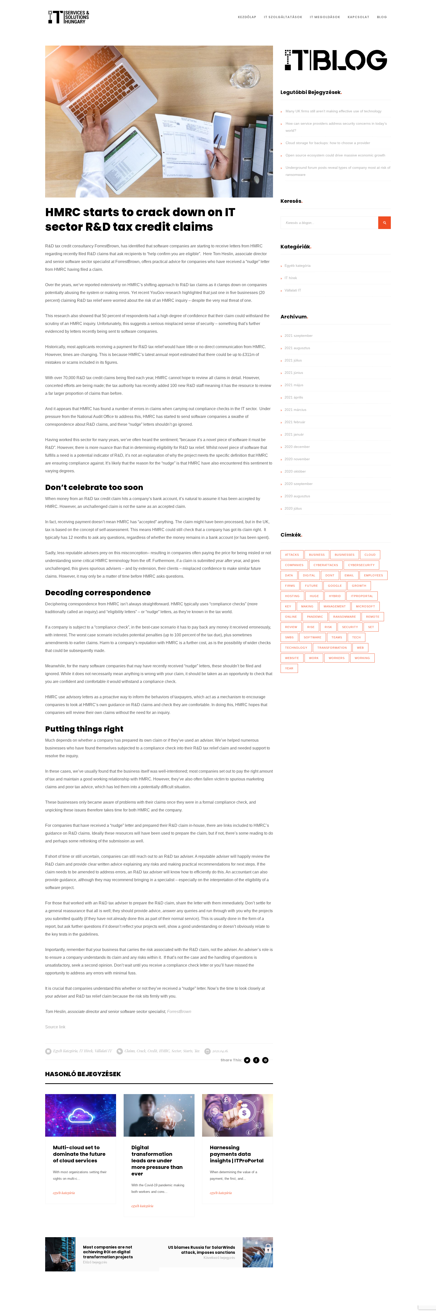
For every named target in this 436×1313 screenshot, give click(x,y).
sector (176, 1050)
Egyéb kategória (65, 1050)
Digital (309, 575)
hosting (292, 596)
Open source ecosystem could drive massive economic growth (335, 155)
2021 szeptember (299, 336)
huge (314, 596)
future (311, 585)
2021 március (295, 410)
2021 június (294, 373)
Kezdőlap (247, 17)
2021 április (294, 397)
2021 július (293, 360)
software (312, 637)
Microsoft (365, 606)
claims (130, 1050)
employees (373, 575)
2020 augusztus (297, 496)
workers (337, 658)
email (349, 575)
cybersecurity (361, 565)
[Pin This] (265, 1060)
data (289, 575)
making (307, 606)
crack (141, 1050)
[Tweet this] (247, 1060)
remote (372, 616)
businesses (345, 554)
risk (328, 627)
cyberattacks (326, 565)
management (335, 606)
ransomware (344, 616)
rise (311, 627)
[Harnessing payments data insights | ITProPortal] (237, 1115)
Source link (55, 1027)
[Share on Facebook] (256, 1060)
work (314, 658)
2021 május (294, 385)
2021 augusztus (297, 348)
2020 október (295, 471)
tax (197, 1050)
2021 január (294, 434)
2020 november (297, 459)
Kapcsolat (358, 17)
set (371, 627)
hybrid (335, 596)
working (362, 658)
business (317, 554)
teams (337, 637)
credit (152, 1050)
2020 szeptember (299, 484)
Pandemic (315, 616)
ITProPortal (362, 596)
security (350, 627)
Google (335, 585)
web (360, 647)
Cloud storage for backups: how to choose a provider (328, 143)
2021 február (295, 422)
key (288, 606)
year (289, 668)
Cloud (370, 554)
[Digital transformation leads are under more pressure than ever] (159, 1115)
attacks (292, 554)
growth (359, 585)
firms (290, 585)
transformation (332, 647)
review (291, 627)
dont (330, 575)
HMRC (164, 1050)
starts (187, 1050)
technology (296, 647)
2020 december (297, 447)
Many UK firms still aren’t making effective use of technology (334, 111)
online (291, 616)
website (292, 658)
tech (356, 637)
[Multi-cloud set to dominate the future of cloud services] (80, 1115)
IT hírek (86, 1050)
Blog (382, 17)
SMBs (289, 637)
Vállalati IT (103, 1050)
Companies (294, 565)
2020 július (293, 508)
